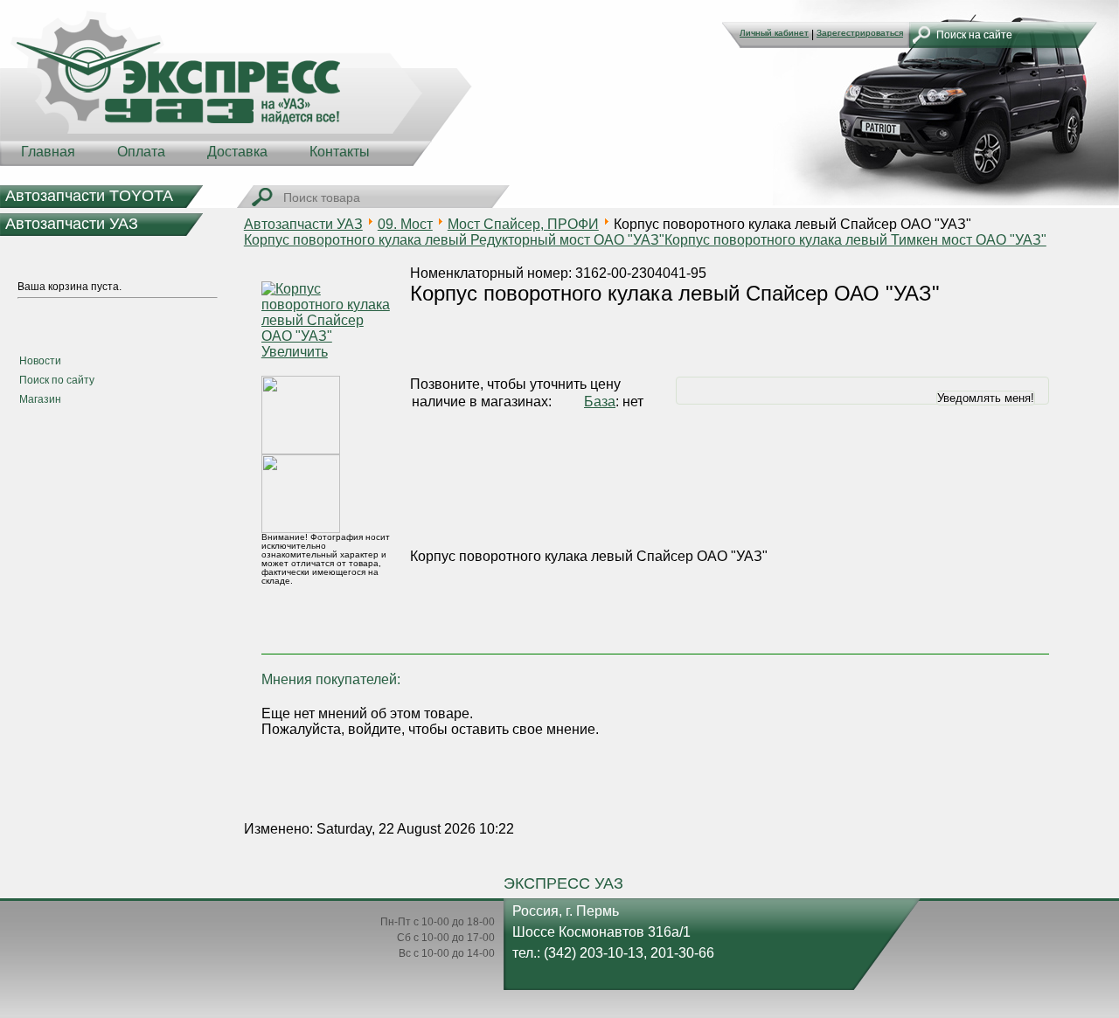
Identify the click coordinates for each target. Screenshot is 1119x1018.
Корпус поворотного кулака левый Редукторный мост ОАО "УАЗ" (454, 239)
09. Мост (405, 224)
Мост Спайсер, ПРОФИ (523, 224)
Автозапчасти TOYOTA (89, 195)
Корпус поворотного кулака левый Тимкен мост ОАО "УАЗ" (855, 239)
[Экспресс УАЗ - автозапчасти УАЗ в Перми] (236, 87)
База (599, 401)
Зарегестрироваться (860, 33)
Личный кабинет (774, 33)
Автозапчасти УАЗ (71, 223)
